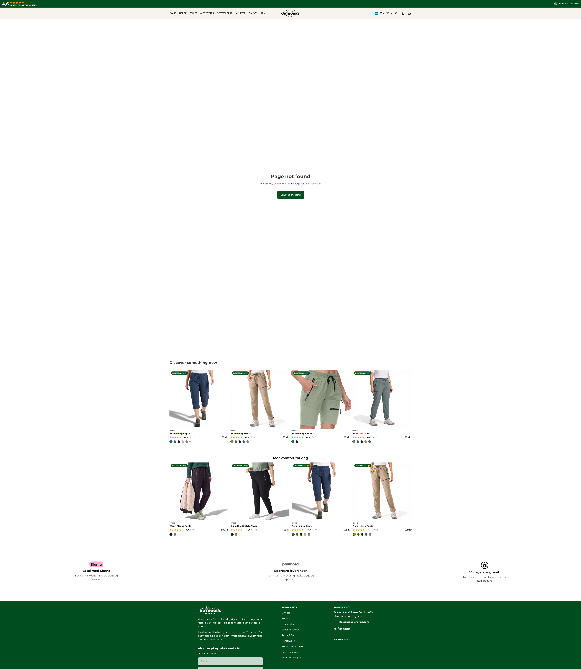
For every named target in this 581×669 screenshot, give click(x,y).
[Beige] (182, 441)
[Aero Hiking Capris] (199, 406)
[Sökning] (396, 13)
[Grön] (174, 441)
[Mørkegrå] (247, 441)
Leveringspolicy (290, 629)
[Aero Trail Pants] (382, 406)
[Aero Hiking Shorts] (321, 406)
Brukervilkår (288, 624)
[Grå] (186, 441)
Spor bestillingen (291, 657)
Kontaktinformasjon (293, 646)
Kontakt (286, 618)
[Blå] (170, 441)
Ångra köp (344, 628)
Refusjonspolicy (290, 652)
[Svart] (178, 441)
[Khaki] (231, 441)
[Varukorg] (409, 13)
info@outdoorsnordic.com (353, 621)
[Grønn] (235, 441)
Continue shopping (291, 195)
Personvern (288, 640)
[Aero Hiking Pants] (260, 406)
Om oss (286, 612)
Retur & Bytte (289, 635)
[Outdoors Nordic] (236, 610)
